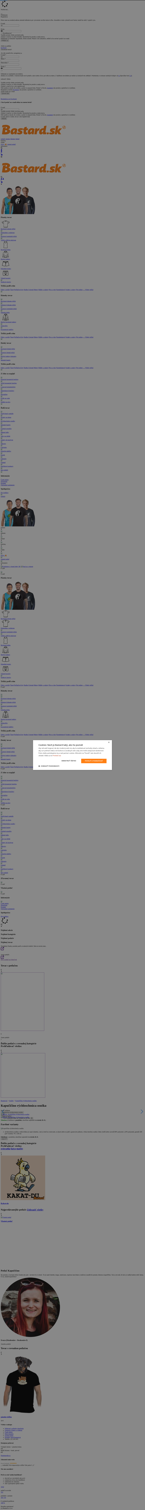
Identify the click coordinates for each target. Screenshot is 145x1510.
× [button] (108, 742)
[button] (48, 766)
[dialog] (72, 755)
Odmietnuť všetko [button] (68, 761)
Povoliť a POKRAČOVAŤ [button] (94, 761)
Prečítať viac (57, 756)
